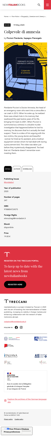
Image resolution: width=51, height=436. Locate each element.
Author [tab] (17, 169)
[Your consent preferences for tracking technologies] (12, 432)
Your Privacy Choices (19, 429)
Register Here (15, 284)
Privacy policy (8, 419)
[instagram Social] (21, 327)
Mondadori (9, 182)
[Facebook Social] (16, 327)
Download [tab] (27, 169)
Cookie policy (19, 419)
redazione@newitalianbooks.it (15, 321)
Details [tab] (8, 169)
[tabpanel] (25, 208)
